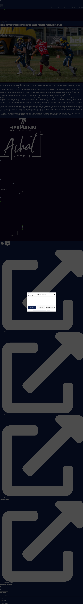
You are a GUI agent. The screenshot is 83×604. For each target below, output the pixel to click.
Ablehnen (41, 307)
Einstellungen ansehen (50, 307)
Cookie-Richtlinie (36, 310)
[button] (54, 294)
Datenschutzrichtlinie (42, 310)
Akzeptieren (32, 307)
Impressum (48, 310)
